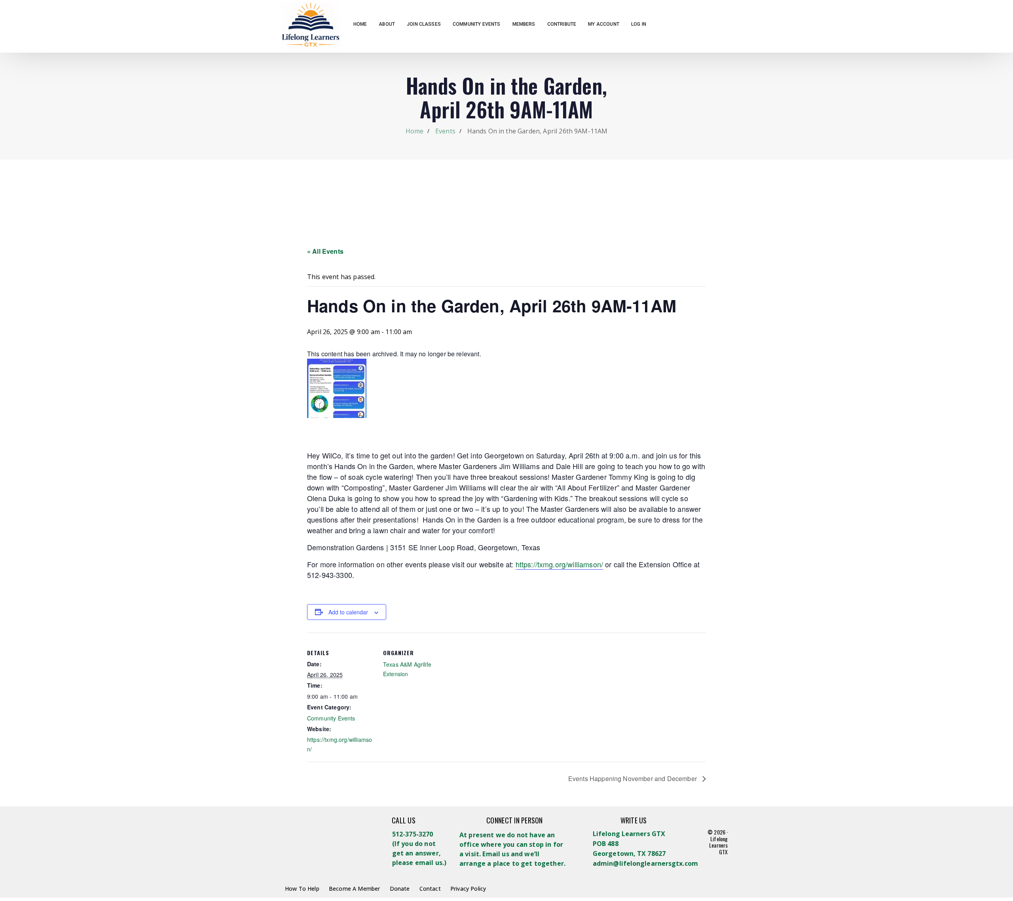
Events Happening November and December (633, 778)
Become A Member (354, 888)
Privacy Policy (468, 888)
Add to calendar (348, 612)
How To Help (302, 888)
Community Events (331, 718)
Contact (430, 888)
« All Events (325, 251)
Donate (400, 888)
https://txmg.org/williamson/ (559, 564)
